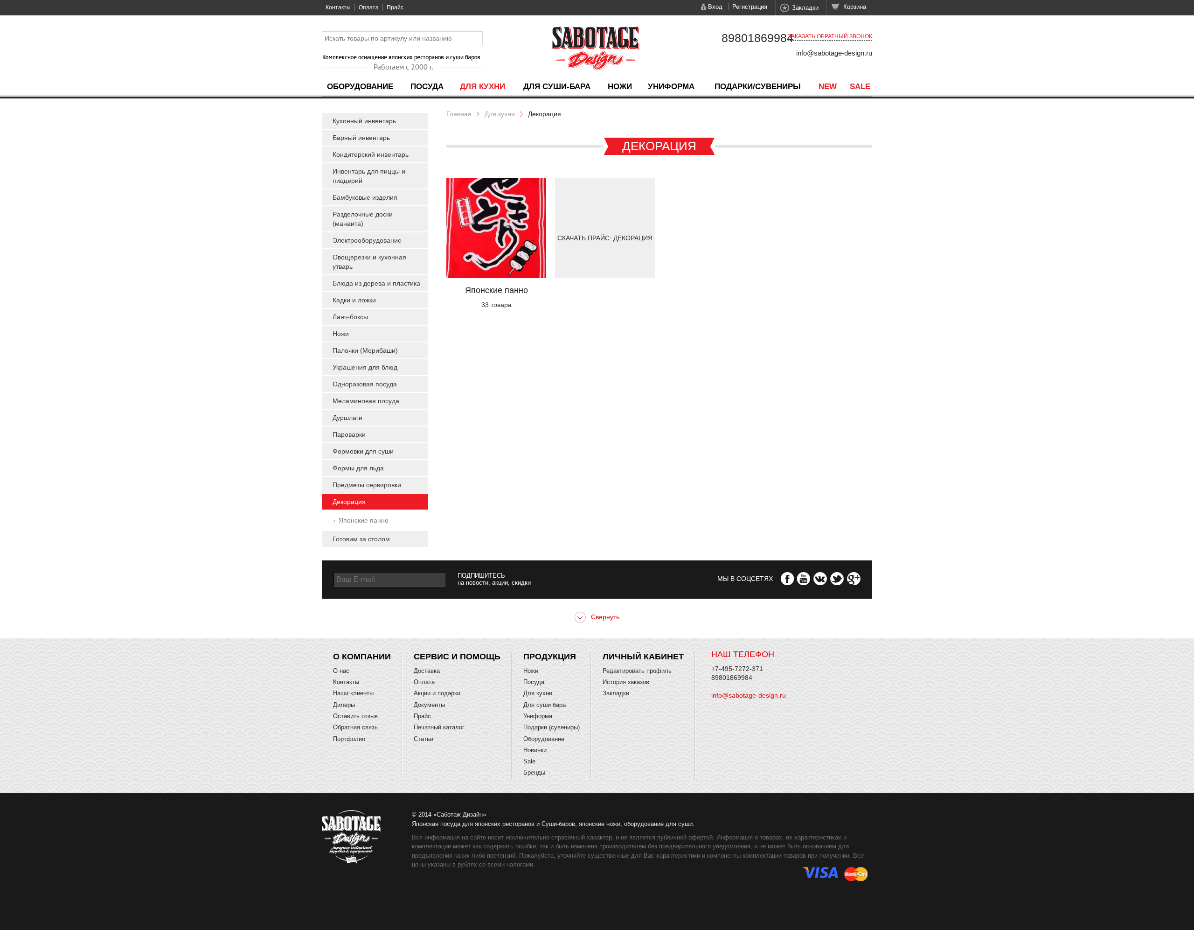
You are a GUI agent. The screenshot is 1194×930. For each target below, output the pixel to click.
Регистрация (749, 6)
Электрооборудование (367, 240)
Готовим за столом (361, 539)
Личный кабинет (643, 656)
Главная (459, 114)
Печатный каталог (439, 727)
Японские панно (364, 520)
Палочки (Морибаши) (365, 350)
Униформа (671, 86)
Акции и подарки (437, 693)
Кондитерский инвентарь (371, 154)
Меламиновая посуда (366, 401)
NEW (828, 86)
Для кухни (482, 86)
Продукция (549, 656)
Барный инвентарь (361, 137)
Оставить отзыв (355, 716)
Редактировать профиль (637, 670)
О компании (362, 656)
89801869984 (757, 37)
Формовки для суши (363, 451)
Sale (860, 86)
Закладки (805, 7)
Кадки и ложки (354, 300)
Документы (429, 704)
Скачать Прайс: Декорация (605, 238)
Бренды (534, 772)
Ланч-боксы (350, 317)
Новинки (535, 750)
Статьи (423, 738)
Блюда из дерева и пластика (376, 283)
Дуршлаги (347, 417)
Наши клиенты (353, 693)
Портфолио (349, 738)
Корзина (854, 6)
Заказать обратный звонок (830, 36)
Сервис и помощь (457, 656)
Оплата (369, 7)
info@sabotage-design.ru (834, 53)
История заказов (626, 681)
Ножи (620, 86)
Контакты (338, 7)
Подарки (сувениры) (551, 727)
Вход (715, 6)
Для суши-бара (556, 86)
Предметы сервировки (367, 485)
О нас (341, 670)
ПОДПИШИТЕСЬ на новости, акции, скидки (494, 579)
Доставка (427, 670)
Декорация (349, 501)
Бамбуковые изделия (365, 197)
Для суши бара (544, 704)
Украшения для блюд (365, 367)
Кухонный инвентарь (364, 121)
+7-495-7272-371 (737, 668)
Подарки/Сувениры (758, 86)
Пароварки (349, 434)
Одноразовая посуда (365, 384)
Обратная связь (355, 727)
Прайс (395, 7)
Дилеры (344, 704)
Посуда (427, 86)
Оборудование (360, 86)
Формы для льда (358, 468)
